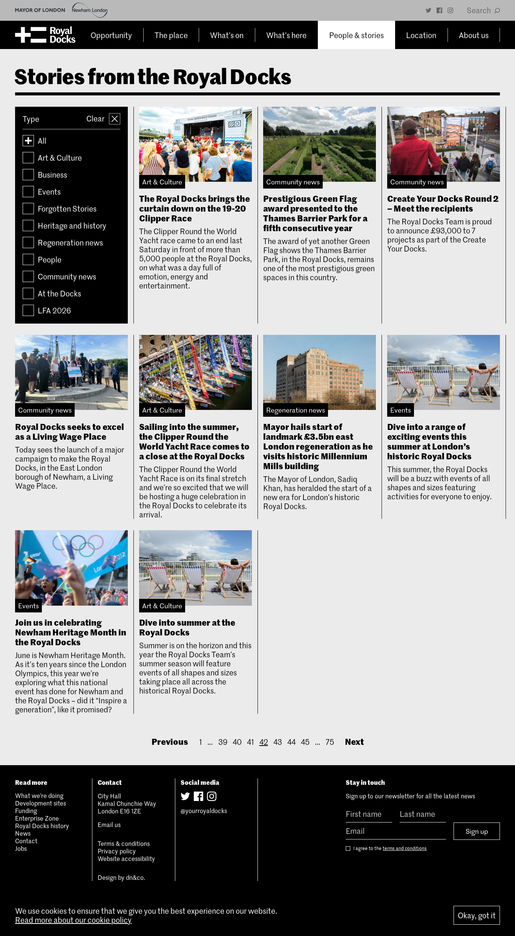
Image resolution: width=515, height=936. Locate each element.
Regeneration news (70, 242)
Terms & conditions (124, 843)
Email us (109, 824)
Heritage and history (72, 225)
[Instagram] (450, 10)
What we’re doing (39, 795)
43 (277, 742)
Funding (26, 810)
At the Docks (59, 293)
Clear (96, 118)
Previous (170, 741)
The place (171, 35)
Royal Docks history (42, 825)
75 (330, 742)
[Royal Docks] (45, 34)
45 (305, 742)
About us (474, 35)
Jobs (21, 848)
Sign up (477, 831)
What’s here (286, 35)
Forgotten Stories (67, 208)
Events (49, 191)
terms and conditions (405, 848)
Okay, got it (477, 915)
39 (222, 742)
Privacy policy (117, 851)
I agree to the (389, 848)
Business (52, 175)
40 (237, 742)
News (23, 833)
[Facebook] (439, 10)
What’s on (227, 35)
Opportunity (111, 35)
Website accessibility (126, 858)
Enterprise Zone (37, 818)
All (42, 141)
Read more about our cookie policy (73, 919)
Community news (67, 276)
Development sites (40, 803)
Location (421, 35)
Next (354, 741)
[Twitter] (428, 10)
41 (250, 742)
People (49, 259)
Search (479, 10)
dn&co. (135, 877)
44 (291, 742)
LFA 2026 (54, 310)
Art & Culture (60, 158)
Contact (26, 840)
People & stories (356, 35)
